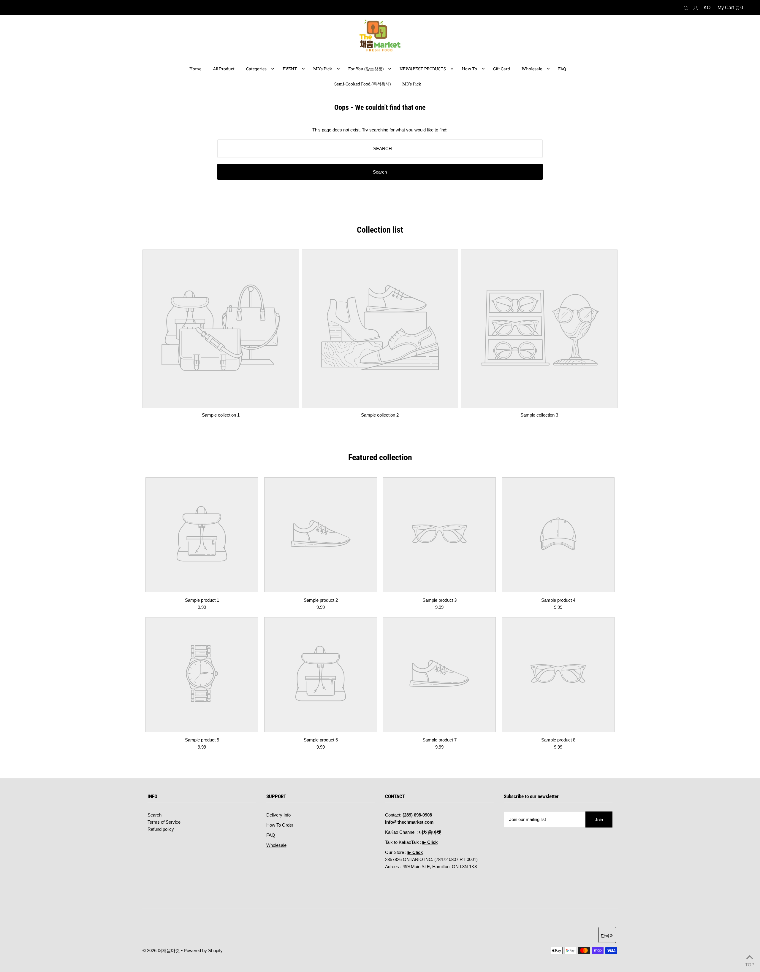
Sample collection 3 (539, 414)
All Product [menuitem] (224, 69)
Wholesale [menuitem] (532, 69)
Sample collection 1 (221, 414)
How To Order (279, 825)
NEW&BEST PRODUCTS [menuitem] (423, 69)
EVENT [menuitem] (290, 69)
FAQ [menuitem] (562, 69)
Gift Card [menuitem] (501, 69)
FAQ (270, 835)
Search (155, 814)
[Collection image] (220, 403)
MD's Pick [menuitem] (322, 69)
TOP (749, 964)
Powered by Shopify (203, 950)
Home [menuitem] (195, 69)
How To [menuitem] (469, 69)
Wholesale (276, 845)
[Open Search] (686, 7)
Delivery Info (278, 814)
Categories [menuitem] (256, 69)
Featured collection (380, 457)
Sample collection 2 (380, 414)
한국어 (607, 935)
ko (707, 7)
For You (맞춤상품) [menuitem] (366, 69)
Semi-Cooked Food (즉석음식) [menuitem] (362, 84)
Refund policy (161, 829)
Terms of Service (164, 822)
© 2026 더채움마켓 (161, 950)
